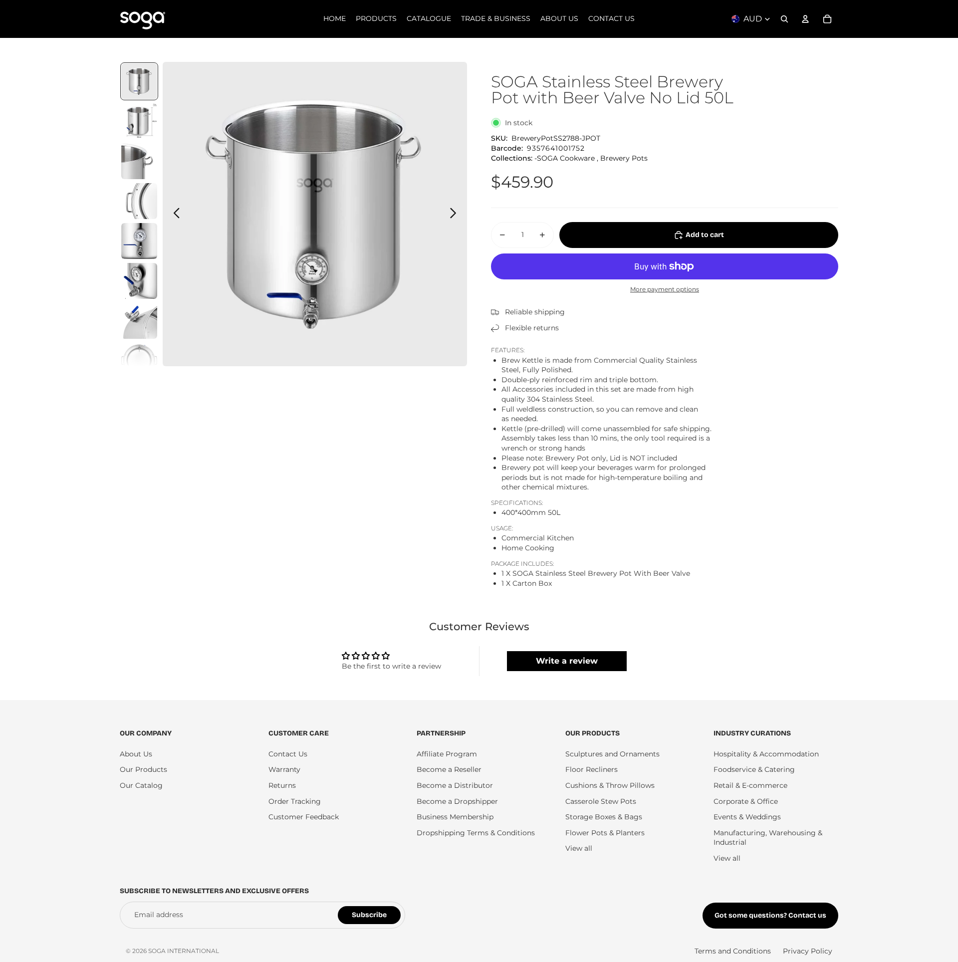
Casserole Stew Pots (600, 801)
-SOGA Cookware (564, 158)
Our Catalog (141, 785)
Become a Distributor (455, 785)
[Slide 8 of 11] (139, 361)
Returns (282, 785)
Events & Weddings (747, 816)
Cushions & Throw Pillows (610, 785)
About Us (136, 753)
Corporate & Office (746, 801)
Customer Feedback (303, 816)
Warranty (284, 769)
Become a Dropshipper (457, 801)
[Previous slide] (174, 214)
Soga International (183, 951)
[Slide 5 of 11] (139, 241)
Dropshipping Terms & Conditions (476, 832)
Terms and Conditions (733, 951)
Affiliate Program (447, 753)
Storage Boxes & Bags (603, 816)
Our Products (143, 769)
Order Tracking (294, 801)
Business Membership (455, 816)
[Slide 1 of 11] (139, 81)
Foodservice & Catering (754, 769)
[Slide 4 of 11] (139, 201)
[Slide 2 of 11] (139, 121)
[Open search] (784, 19)
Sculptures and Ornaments (612, 753)
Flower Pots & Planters (605, 832)
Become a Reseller (449, 769)
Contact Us (287, 753)
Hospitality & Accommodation (766, 753)
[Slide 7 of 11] (139, 321)
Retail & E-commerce (750, 785)
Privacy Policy (807, 951)
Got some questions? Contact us (770, 915)
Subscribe (369, 915)
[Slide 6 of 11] (139, 281)
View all (578, 848)
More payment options (664, 289)
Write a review (567, 661)
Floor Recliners (591, 769)
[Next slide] (456, 214)
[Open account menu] (805, 19)
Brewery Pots (624, 158)
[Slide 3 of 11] (139, 161)
